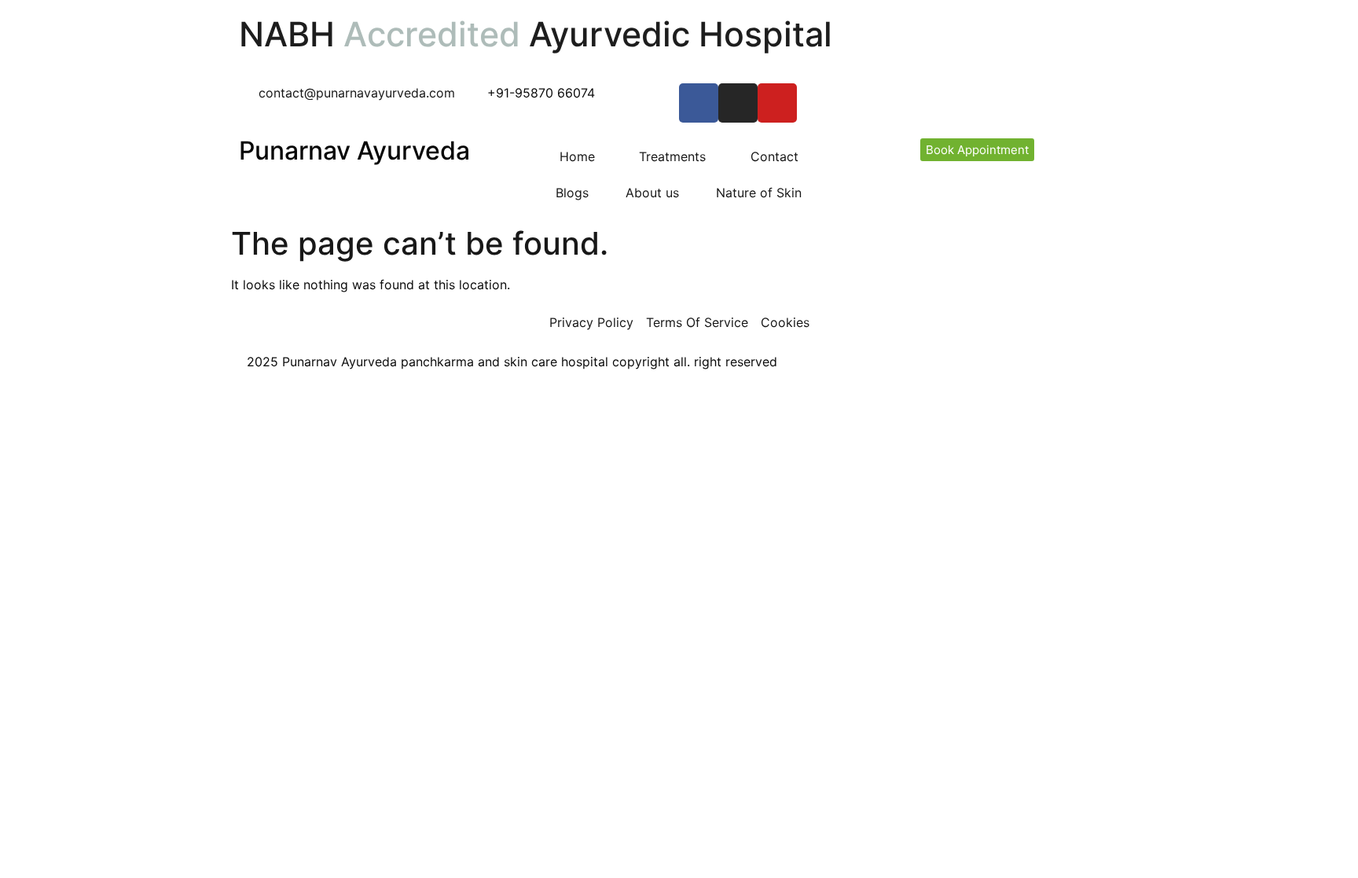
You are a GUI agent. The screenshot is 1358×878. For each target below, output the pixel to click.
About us (652, 192)
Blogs (572, 192)
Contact (774, 156)
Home (577, 156)
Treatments (672, 156)
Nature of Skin (759, 192)
